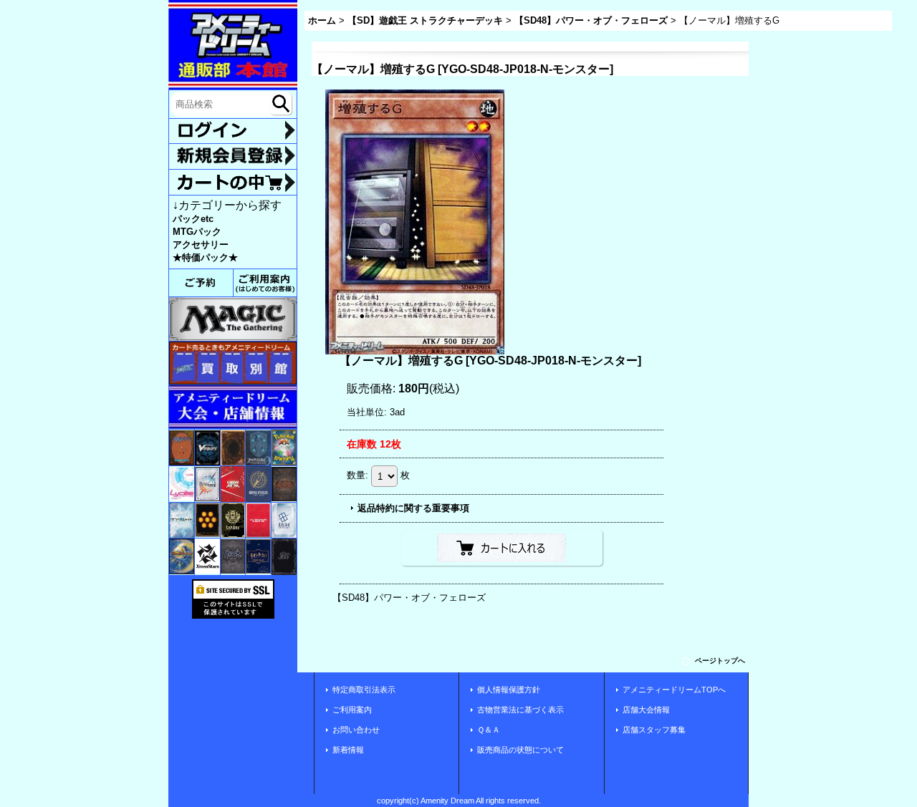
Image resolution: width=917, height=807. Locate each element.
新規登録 (233, 156)
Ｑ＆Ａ (488, 729)
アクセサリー (201, 244)
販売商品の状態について (520, 749)
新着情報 (348, 749)
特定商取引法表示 (363, 689)
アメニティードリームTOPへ (674, 689)
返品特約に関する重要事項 (413, 508)
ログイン (233, 131)
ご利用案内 (352, 709)
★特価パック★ (205, 257)
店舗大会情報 (646, 709)
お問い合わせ (356, 729)
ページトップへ (720, 661)
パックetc (193, 218)
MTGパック (197, 231)
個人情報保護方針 (508, 689)
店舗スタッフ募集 (654, 729)
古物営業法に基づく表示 (520, 709)
